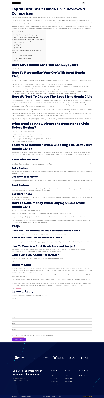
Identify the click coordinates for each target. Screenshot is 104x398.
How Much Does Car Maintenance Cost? (24, 55)
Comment (15, 298)
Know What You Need (19, 42)
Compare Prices (19, 48)
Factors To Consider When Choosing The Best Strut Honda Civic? (28, 41)
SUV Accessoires (50, 3)
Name (13, 317)
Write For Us (69, 3)
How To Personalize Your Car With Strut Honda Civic (26, 35)
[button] (83, 3)
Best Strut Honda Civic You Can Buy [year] (23, 34)
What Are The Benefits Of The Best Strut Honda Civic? (26, 53)
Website (14, 329)
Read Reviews (19, 47)
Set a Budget (18, 44)
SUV (42, 3)
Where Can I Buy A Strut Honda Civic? (23, 58)
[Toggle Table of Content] (42, 32)
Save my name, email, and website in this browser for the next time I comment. (33, 335)
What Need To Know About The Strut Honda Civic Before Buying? (28, 39)
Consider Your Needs (20, 45)
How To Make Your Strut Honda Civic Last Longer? (26, 56)
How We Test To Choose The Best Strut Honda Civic (26, 37)
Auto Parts (18, 288)
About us (36, 3)
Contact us (60, 3)
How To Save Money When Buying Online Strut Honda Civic (27, 50)
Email (13, 323)
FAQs (14, 52)
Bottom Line (16, 60)
